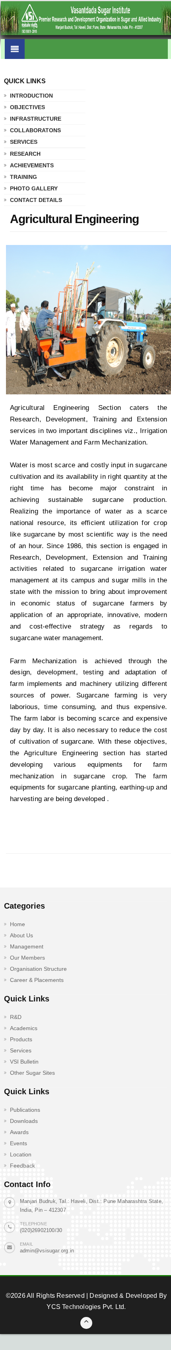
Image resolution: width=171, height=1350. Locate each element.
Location (20, 1154)
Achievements (32, 165)
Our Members (27, 957)
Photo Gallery (34, 188)
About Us (21, 935)
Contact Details (36, 200)
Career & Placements (37, 980)
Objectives (27, 107)
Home (17, 924)
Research (25, 154)
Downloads (24, 1121)
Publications (25, 1110)
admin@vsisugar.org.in (47, 1251)
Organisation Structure (38, 969)
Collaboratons (35, 130)
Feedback (22, 1165)
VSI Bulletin (24, 1061)
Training (23, 177)
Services (23, 142)
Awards (19, 1132)
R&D (15, 1017)
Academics (23, 1028)
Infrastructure (35, 119)
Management (26, 946)
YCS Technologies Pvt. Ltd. (86, 1306)
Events (18, 1143)
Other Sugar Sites (32, 1073)
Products (21, 1039)
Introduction (31, 95)
